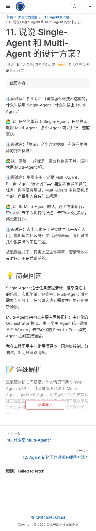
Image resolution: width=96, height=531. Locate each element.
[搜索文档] (76, 6)
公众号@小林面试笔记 (35, 64)
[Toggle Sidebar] (9, 6)
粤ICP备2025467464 (48, 518)
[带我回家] (22, 6)
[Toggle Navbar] (88, 6)
